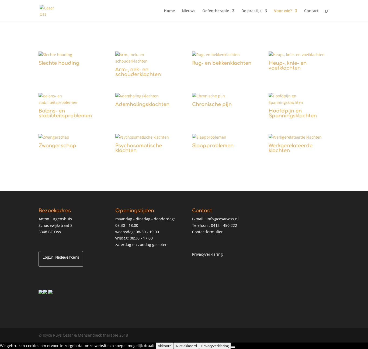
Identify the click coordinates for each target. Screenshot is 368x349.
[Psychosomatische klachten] (145, 137)
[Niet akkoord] (233, 347)
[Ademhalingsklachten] (145, 96)
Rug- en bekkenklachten (221, 63)
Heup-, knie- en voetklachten (288, 65)
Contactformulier (207, 231)
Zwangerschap (57, 145)
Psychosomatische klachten (138, 148)
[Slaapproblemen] (222, 137)
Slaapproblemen (213, 145)
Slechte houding (59, 63)
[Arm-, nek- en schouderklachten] (145, 58)
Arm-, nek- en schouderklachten (138, 72)
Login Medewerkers (61, 257)
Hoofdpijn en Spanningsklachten (293, 113)
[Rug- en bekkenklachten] (222, 55)
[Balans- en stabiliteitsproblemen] (69, 99)
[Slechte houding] (69, 55)
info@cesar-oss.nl (223, 218)
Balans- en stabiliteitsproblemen (65, 113)
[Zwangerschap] (69, 137)
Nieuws (188, 11)
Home (169, 11)
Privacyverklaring (207, 254)
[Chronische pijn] (222, 96)
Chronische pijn (212, 104)
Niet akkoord (186, 345)
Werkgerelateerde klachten (291, 148)
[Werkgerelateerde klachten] (299, 137)
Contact (311, 11)
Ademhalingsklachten (142, 104)
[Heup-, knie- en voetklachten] (299, 55)
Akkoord (165, 345)
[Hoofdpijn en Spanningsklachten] (299, 99)
